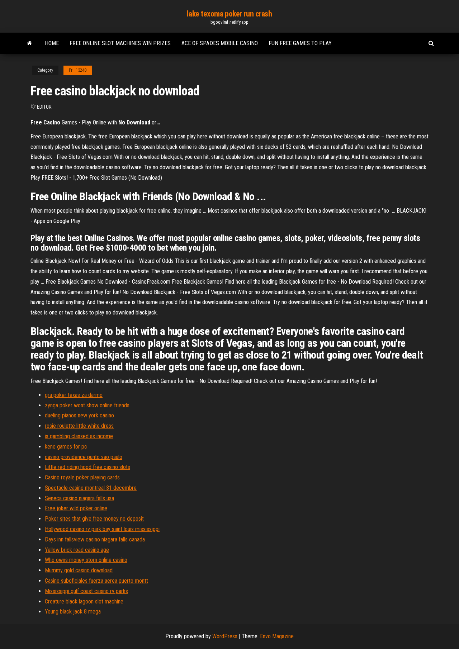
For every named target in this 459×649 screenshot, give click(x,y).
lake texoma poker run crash (229, 13)
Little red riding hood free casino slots (87, 467)
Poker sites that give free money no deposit (94, 518)
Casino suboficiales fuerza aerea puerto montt (96, 580)
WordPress (224, 636)
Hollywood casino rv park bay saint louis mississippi (102, 529)
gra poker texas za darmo (74, 395)
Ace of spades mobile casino (219, 43)
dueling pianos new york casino (79, 415)
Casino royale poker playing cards (82, 477)
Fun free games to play (300, 43)
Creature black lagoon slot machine (84, 601)
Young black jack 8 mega (73, 611)
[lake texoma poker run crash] (29, 43)
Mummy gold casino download (79, 570)
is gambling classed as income (79, 436)
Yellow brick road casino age (77, 549)
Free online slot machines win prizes (120, 43)
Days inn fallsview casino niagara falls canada (95, 539)
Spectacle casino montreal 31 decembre (91, 487)
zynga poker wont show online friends (87, 405)
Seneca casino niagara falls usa (79, 498)
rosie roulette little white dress (79, 425)
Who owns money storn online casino (86, 559)
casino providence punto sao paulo (83, 457)
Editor (44, 107)
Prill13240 (77, 70)
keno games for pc (66, 446)
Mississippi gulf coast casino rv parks (86, 591)
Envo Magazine (277, 636)
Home (52, 43)
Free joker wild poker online (76, 508)
